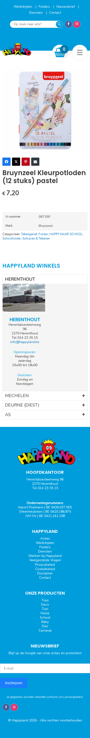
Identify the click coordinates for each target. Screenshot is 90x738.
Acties (45, 538)
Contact (55, 12)
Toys (45, 600)
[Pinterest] (26, 162)
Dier (45, 626)
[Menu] (80, 52)
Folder (43, 234)
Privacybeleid (45, 564)
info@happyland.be (24, 342)
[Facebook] (6, 162)
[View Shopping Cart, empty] (60, 52)
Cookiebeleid (45, 569)
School (45, 617)
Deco (45, 604)
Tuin (45, 609)
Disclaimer (45, 573)
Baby (45, 622)
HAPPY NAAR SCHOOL (66, 234)
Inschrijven (13, 683)
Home (45, 613)
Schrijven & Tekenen (36, 238)
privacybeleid (74, 697)
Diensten (36, 12)
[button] (45, 279)
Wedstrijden (23, 6)
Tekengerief (29, 234)
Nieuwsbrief (66, 6)
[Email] (35, 162)
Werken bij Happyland (45, 556)
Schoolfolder (11, 238)
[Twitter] (16, 162)
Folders (45, 6)
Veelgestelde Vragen (45, 560)
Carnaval (45, 630)
